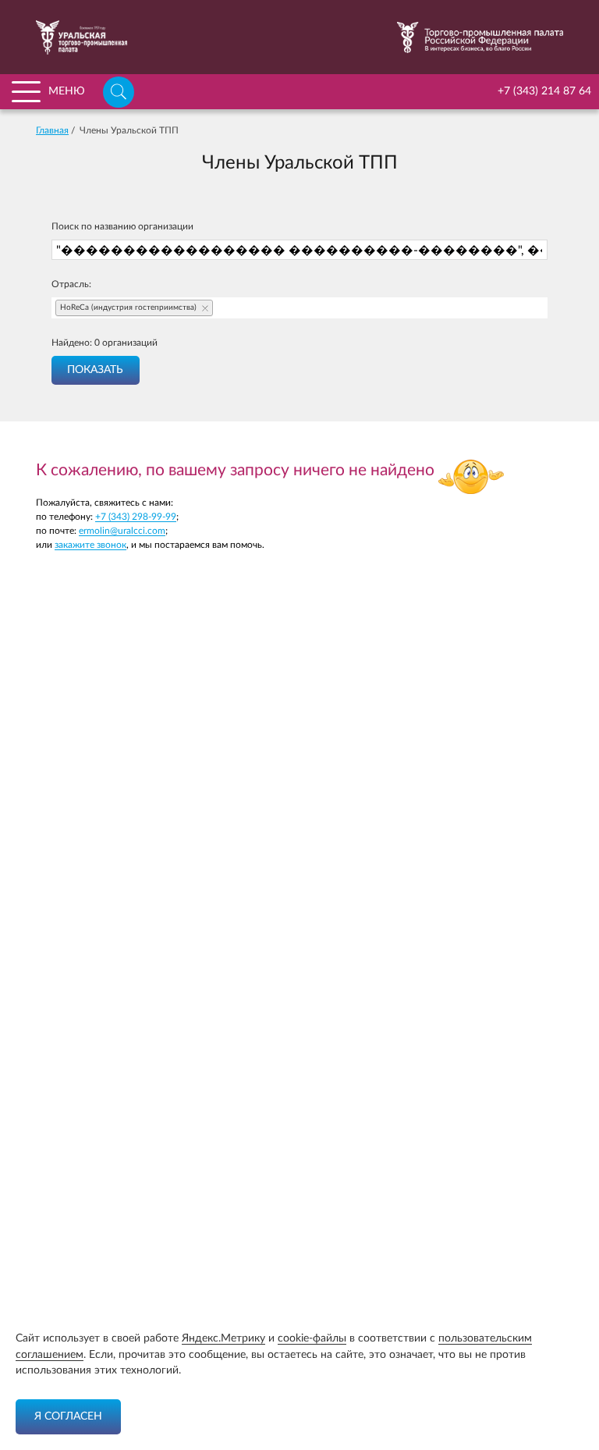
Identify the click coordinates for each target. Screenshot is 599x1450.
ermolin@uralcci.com (122, 530)
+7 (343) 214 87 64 (544, 91)
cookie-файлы (312, 1338)
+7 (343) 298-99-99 (135, 516)
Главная (52, 130)
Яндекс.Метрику (223, 1338)
